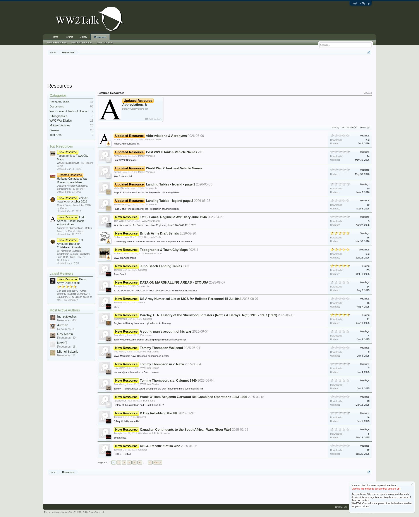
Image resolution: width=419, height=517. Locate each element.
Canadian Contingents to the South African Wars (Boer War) (185, 429)
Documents (57, 106)
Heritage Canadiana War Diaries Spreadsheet (72, 178)
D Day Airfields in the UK (159, 413)
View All (368, 93)
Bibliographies (58, 116)
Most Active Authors (65, 310)
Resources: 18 (66, 346)
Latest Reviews (61, 273)
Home (55, 37)
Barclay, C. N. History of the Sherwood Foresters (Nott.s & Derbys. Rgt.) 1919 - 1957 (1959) (208, 315)
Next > (157, 462)
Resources (100, 37)
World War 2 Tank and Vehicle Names (174, 168)
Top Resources (61, 146)
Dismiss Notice (411, 484)
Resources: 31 (66, 329)
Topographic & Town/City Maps (72, 155)
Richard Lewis (121, 139)
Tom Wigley (120, 220)
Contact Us (341, 507)
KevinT (62, 343)
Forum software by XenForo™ (74, 512)
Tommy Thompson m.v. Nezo (162, 364)
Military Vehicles (60, 125)
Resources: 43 (66, 320)
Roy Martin (65, 334)
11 (150, 462)
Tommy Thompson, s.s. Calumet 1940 (168, 380)
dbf (146, 118)
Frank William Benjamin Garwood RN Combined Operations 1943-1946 (193, 397)
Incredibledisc (67, 316)
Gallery (83, 37)
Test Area (56, 134)
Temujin (118, 270)
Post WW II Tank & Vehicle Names (171, 152)
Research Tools (59, 102)
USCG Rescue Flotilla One (160, 446)
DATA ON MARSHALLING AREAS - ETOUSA (174, 282)
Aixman (62, 325)
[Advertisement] (209, 69)
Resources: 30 (66, 337)
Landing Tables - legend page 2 (169, 200)
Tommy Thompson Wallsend (161, 348)
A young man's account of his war (165, 331)
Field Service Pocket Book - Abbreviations (71, 221)
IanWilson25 (120, 400)
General (54, 130)
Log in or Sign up (360, 3)
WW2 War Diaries (61, 120)
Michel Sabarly (67, 351)
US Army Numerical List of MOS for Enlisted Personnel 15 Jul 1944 (190, 299)
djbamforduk (120, 319)
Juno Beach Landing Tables (161, 266)
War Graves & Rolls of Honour (69, 111)
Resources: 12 (66, 355)
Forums (69, 37)
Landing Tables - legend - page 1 (170, 184)
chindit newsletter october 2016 (72, 199)
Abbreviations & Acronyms (137, 104)
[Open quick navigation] (368, 52)
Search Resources (57, 42)
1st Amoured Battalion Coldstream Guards (70, 243)
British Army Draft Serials (72, 281)
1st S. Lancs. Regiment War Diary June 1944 (173, 217)
